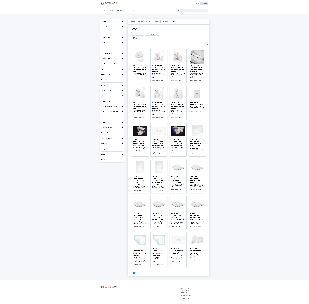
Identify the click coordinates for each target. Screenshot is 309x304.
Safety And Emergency (107, 133)
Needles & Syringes (106, 101)
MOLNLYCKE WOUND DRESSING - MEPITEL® (177, 251)
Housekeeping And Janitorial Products (110, 64)
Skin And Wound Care (106, 138)
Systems (103, 159)
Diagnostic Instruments (107, 53)
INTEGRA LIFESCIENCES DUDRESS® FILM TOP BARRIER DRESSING (196, 144)
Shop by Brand (104, 21)
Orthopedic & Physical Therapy (109, 106)
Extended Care (105, 27)
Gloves (103, 69)
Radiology (103, 122)
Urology (103, 149)
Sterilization (104, 143)
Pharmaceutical (105, 32)
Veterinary (104, 154)
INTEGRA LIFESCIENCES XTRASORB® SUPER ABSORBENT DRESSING (139, 253)
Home (105, 10)
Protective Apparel (106, 117)
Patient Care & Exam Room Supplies (110, 111)
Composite (165, 21)
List (196, 44)
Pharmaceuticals (105, 37)
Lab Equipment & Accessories (108, 96)
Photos (204, 44)
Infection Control (105, 74)
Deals (111, 10)
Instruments (104, 80)
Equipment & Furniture (106, 58)
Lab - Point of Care (106, 90)
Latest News (120, 10)
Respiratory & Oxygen (106, 127)
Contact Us (131, 10)
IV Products (104, 85)
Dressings (156, 21)
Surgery (103, 42)
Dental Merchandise (106, 48)
